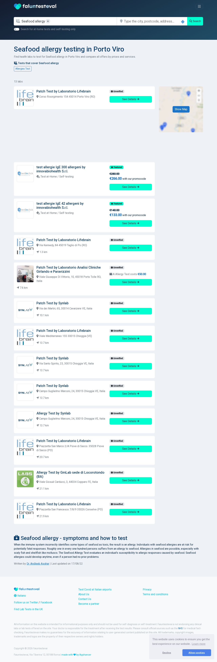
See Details (129, 99)
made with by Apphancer (76, 654)
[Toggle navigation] (199, 6)
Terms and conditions (155, 594)
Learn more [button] (198, 643)
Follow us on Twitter (26, 602)
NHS (180, 628)
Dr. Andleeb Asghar (38, 563)
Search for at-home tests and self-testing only (48, 29)
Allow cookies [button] (197, 652)
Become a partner (88, 603)
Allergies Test (22, 68)
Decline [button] (166, 652)
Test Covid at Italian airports (95, 589)
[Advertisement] (84, 135)
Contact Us (84, 599)
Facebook (46, 602)
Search (196, 21)
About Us (83, 594)
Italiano (21, 595)
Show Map (181, 109)
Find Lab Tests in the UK (28, 609)
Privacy (147, 589)
